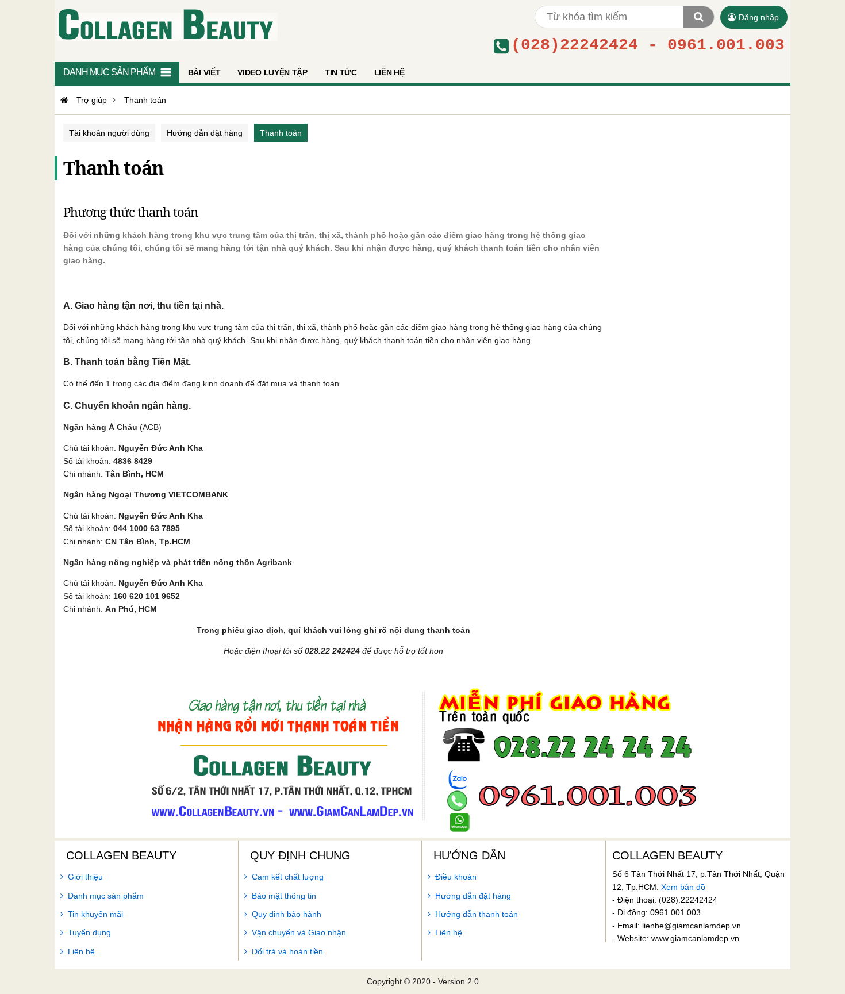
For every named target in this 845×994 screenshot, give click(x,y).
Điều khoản (456, 876)
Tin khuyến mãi (95, 914)
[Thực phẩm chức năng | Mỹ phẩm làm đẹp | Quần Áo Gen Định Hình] (166, 23)
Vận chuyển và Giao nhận (299, 932)
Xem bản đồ (683, 887)
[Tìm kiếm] (698, 17)
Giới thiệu (85, 876)
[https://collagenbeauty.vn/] (62, 100)
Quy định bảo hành (286, 914)
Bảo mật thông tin (284, 895)
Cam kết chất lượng (288, 876)
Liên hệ (81, 951)
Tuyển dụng (89, 932)
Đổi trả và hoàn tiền (287, 951)
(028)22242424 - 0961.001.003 (648, 45)
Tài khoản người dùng (109, 132)
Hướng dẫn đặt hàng (205, 132)
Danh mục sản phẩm (106, 895)
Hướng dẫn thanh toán (476, 914)
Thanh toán (281, 132)
